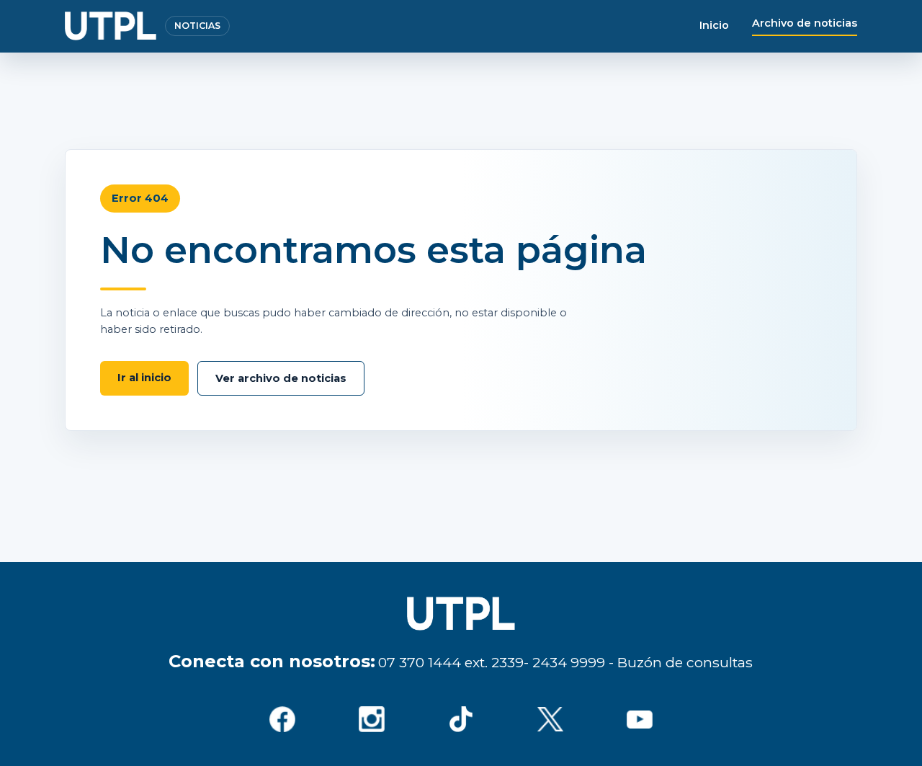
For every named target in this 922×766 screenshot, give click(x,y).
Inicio (714, 25)
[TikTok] (461, 719)
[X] (550, 719)
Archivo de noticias (804, 23)
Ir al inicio (144, 377)
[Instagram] (372, 719)
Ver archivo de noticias (280, 378)
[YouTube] (639, 719)
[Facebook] (282, 719)
